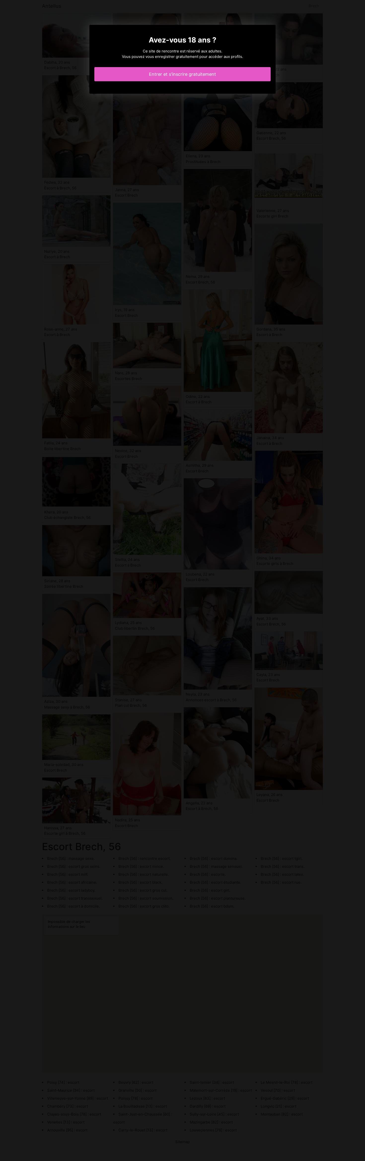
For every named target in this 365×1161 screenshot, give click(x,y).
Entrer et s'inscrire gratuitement (182, 74)
